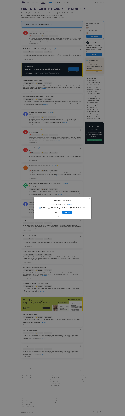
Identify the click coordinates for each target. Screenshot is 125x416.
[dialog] (62, 208)
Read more (70, 204)
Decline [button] (57, 212)
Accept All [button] (67, 212)
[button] (62, 216)
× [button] (89, 198)
